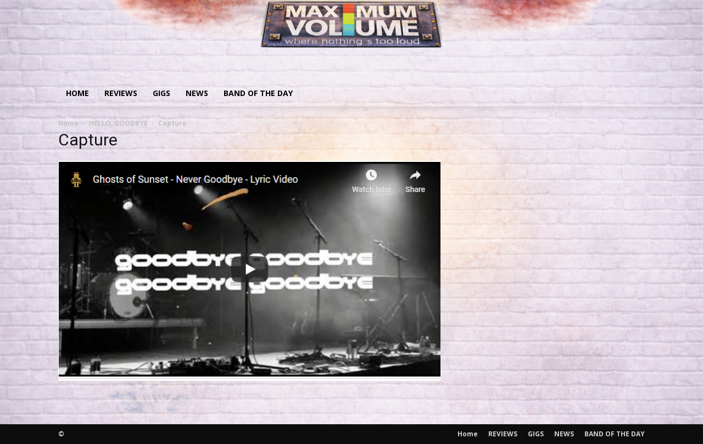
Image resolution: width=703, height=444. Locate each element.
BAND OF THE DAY (258, 93)
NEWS (197, 93)
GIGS (161, 93)
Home (77, 93)
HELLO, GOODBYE (118, 123)
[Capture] (249, 377)
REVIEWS (120, 93)
